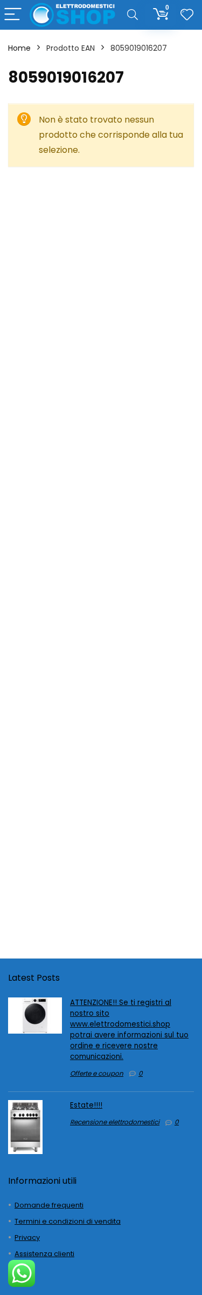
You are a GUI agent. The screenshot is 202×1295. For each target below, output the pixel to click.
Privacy (27, 1237)
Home (19, 48)
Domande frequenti (49, 1205)
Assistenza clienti (44, 1254)
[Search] (132, 15)
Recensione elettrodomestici (114, 1122)
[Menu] (13, 15)
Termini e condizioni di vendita (68, 1221)
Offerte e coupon (96, 1073)
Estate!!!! (86, 1105)
